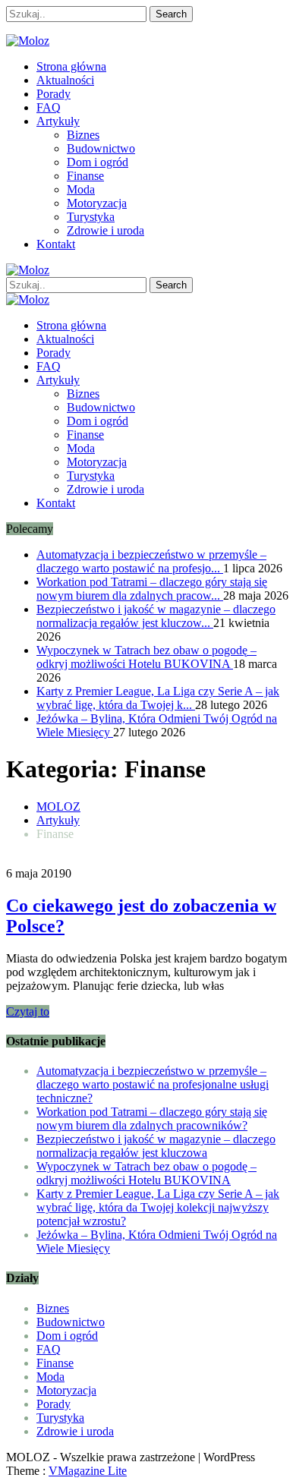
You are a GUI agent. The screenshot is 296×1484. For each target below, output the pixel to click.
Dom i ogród (97, 162)
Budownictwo (101, 148)
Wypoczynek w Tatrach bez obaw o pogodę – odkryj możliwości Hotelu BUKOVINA (146, 657)
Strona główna (71, 66)
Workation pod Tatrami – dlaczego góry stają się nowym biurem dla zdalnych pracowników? (151, 1118)
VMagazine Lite (88, 1470)
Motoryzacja (97, 203)
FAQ (48, 107)
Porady (53, 93)
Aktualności (65, 80)
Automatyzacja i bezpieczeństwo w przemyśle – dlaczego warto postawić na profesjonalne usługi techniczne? (152, 1084)
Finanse (85, 175)
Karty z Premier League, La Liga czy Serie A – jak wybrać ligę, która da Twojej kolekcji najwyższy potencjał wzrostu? (157, 1207)
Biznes (83, 134)
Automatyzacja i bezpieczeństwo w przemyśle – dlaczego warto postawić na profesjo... (151, 561)
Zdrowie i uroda (105, 230)
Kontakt (55, 244)
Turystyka (91, 216)
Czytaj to (27, 1011)
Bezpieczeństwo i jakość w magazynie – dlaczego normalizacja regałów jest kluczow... (156, 616)
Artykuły (58, 121)
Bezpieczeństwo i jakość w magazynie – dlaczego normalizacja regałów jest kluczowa (156, 1146)
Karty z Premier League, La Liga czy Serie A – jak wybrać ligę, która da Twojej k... (157, 698)
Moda (81, 189)
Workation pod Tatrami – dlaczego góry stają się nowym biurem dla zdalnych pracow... (151, 588)
